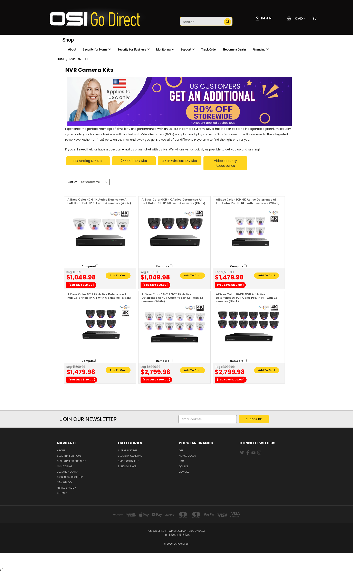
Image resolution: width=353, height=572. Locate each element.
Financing (259, 49)
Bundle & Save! (127, 466)
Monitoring (163, 49)
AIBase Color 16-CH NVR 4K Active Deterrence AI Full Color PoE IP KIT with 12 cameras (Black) (246, 298)
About (72, 49)
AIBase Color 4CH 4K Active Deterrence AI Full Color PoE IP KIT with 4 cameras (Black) (173, 201)
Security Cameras (130, 456)
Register (77, 477)
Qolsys (183, 466)
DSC (181, 461)
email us (128, 149)
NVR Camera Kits (128, 461)
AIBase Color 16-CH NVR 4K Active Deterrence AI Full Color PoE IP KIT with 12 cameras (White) (172, 298)
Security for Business (132, 49)
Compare (88, 266)
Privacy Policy (66, 487)
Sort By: (72, 182)
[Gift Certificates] (289, 18)
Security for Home (95, 49)
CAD (299, 18)
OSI (181, 450)
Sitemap (62, 493)
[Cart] (314, 18)
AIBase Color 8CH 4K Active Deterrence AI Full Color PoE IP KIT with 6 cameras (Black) (99, 296)
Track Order (209, 49)
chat (147, 149)
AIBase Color (187, 456)
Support (186, 49)
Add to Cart (118, 275)
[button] (176, 560)
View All (184, 471)
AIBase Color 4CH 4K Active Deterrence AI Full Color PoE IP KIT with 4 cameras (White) (99, 201)
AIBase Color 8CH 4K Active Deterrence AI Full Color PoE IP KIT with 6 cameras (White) (248, 201)
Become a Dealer (234, 49)
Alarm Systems (127, 450)
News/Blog (64, 482)
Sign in (61, 477)
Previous (342, 559)
